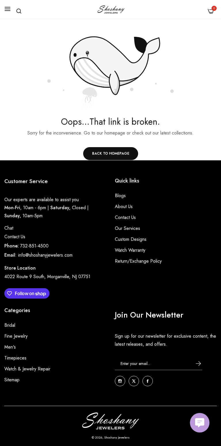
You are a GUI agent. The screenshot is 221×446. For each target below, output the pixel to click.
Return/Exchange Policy (138, 261)
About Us (124, 206)
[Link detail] (120, 381)
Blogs (120, 195)
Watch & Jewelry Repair (27, 369)
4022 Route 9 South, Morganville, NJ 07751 (47, 276)
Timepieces (15, 358)
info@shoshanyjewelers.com (45, 255)
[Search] (18, 11)
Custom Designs (130, 239)
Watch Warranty (130, 250)
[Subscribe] (193, 363)
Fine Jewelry (16, 336)
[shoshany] (110, 9)
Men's (10, 347)
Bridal (9, 325)
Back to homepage (110, 153)
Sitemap (12, 379)
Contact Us (14, 236)
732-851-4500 (34, 246)
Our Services (127, 228)
